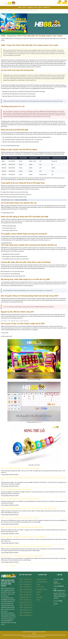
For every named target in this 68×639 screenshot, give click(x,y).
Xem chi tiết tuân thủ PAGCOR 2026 (10, 145)
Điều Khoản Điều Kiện (42, 581)
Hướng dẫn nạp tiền (41, 579)
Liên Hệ (38, 599)
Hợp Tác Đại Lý (40, 586)
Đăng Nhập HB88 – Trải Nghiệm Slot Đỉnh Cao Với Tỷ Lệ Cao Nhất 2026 (23, 537)
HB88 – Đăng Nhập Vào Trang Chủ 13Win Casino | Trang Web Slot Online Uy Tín (26, 546)
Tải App (38, 584)
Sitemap (34, 633)
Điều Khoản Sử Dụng (42, 589)
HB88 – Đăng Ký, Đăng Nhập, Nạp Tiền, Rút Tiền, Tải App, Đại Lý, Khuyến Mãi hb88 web (28, 508)
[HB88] (9, 3)
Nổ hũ (38, 594)
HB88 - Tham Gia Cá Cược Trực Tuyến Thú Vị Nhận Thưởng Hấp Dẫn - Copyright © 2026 (26, 610)
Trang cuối (13, 565)
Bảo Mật (39, 592)
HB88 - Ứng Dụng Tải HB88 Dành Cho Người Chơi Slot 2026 (20, 518)
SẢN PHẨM (39, 597)
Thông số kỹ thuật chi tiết (8, 212)
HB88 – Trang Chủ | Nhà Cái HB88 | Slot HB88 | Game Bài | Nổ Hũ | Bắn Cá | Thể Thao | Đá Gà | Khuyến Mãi (26, 581)
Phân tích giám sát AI (7, 336)
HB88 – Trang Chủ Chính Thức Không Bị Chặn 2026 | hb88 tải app (21, 527)
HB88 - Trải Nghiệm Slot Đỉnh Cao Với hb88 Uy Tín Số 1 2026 (20, 468)
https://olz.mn (57, 583)
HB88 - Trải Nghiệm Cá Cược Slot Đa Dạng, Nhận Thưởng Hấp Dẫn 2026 (26, 607)
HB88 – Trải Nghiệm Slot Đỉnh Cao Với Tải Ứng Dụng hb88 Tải (20, 499)
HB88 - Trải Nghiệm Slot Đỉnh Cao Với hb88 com (16, 489)
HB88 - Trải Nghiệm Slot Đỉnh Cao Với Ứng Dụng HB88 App (26, 612)
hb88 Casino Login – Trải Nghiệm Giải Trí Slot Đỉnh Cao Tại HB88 (21, 556)
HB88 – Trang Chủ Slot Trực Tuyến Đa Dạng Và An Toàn (26, 605)
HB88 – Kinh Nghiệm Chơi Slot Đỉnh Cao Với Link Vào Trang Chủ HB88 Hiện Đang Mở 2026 (26, 615)
